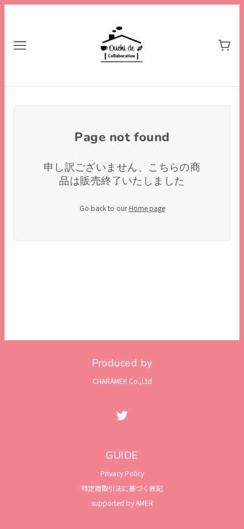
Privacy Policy (122, 473)
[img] (122, 415)
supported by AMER (122, 502)
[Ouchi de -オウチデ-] (122, 44)
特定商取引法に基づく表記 (122, 488)
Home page (147, 208)
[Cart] (224, 45)
